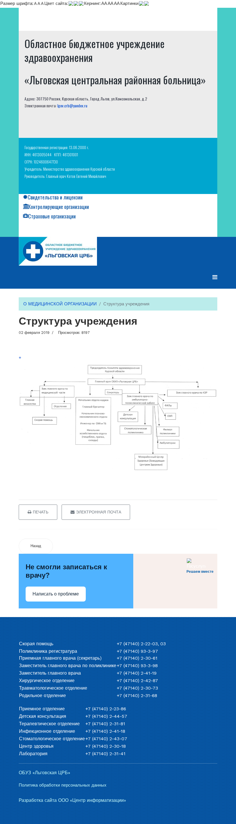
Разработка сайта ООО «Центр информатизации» (72, 800)
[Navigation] (214, 277)
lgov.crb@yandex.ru (72, 105)
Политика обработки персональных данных (62, 785)
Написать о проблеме (56, 593)
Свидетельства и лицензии (55, 197)
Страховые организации (52, 216)
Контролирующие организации (58, 206)
